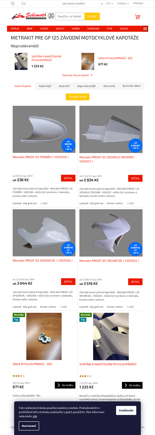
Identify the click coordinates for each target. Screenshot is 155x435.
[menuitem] (15, 29)
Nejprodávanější (86, 86)
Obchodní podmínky (73, 3)
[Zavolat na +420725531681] (16, 3)
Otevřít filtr (77, 96)
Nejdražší (64, 86)
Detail (68, 178)
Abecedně (109, 86)
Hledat (92, 16)
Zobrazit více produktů (75, 75)
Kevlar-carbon (115, 203)
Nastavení (29, 426)
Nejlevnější (45, 86)
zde (35, 416)
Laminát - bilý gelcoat (24, 203)
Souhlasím (126, 410)
